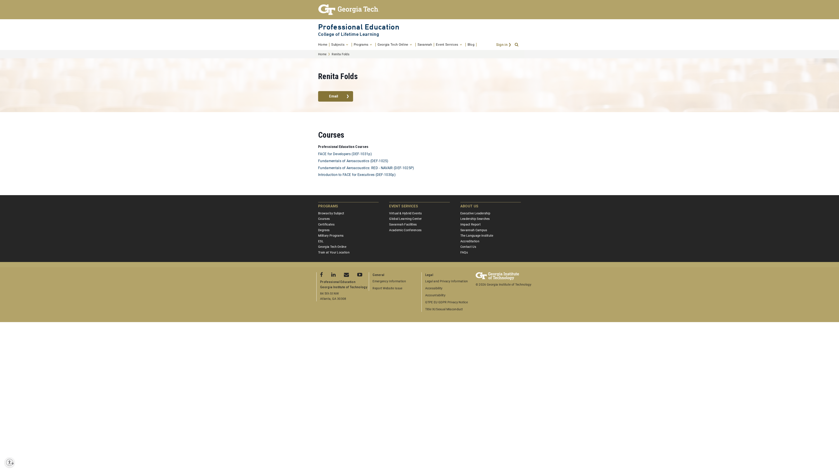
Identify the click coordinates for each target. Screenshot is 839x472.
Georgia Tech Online (332, 246)
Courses (324, 218)
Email (333, 96)
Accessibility (434, 288)
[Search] (517, 45)
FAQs (464, 252)
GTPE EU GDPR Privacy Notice (446, 302)
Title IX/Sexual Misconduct (444, 309)
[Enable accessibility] (9, 462)
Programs (328, 206)
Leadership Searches (475, 218)
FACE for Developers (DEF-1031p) (345, 154)
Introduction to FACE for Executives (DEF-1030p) (357, 175)
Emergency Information (389, 281)
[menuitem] (323, 45)
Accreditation (469, 241)
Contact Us (468, 246)
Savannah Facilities (403, 224)
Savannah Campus (473, 230)
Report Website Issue (387, 288)
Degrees (323, 230)
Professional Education (358, 26)
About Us (469, 206)
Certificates (326, 224)
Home (322, 54)
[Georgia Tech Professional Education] (419, 9)
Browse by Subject (331, 213)
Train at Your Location (334, 252)
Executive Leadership (475, 213)
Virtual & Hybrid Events (405, 213)
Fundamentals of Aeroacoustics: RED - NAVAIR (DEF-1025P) (366, 168)
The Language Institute (476, 235)
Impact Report (470, 224)
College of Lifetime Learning (348, 34)
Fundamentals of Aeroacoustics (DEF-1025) (353, 161)
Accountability (435, 295)
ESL (321, 241)
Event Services (403, 206)
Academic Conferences (405, 230)
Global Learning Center (405, 218)
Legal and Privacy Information (446, 281)
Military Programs (330, 235)
